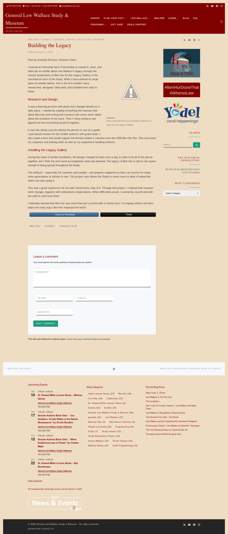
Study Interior (111, 431)
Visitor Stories (122, 441)
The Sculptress (152, 401)
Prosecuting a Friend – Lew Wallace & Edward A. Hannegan (172, 426)
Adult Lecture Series (101, 394)
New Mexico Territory (122, 422)
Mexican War (96, 422)
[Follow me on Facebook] (217, 6)
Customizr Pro (47, 529)
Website (43, 312)
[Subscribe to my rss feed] (207, 6)
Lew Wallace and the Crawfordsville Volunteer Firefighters (171, 421)
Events (94, 408)
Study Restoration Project (104, 436)
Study (93, 431)
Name (41, 298)
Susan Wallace (98, 441)
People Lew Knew (99, 427)
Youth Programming (125, 446)
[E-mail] (212, 6)
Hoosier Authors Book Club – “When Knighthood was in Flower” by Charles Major (58, 443)
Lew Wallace (114, 417)
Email (82, 298)
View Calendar (35, 480)
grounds (94, 417)
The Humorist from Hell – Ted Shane (162, 417)
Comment (42, 272)
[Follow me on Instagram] (222, 6)
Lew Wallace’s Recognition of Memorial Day (165, 413)
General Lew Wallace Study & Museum (55, 403)
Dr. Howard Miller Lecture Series (107, 403)
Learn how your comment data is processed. (89, 339)
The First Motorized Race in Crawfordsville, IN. (167, 430)
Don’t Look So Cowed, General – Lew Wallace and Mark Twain (171, 407)
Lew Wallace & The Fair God (159, 397)
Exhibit (110, 408)
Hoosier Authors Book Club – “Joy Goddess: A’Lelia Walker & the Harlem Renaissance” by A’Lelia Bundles (58, 419)
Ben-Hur (125, 394)
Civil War (95, 399)
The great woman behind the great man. (163, 434)
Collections (115, 399)
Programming (124, 427)
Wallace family (98, 446)
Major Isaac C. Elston (155, 393)
